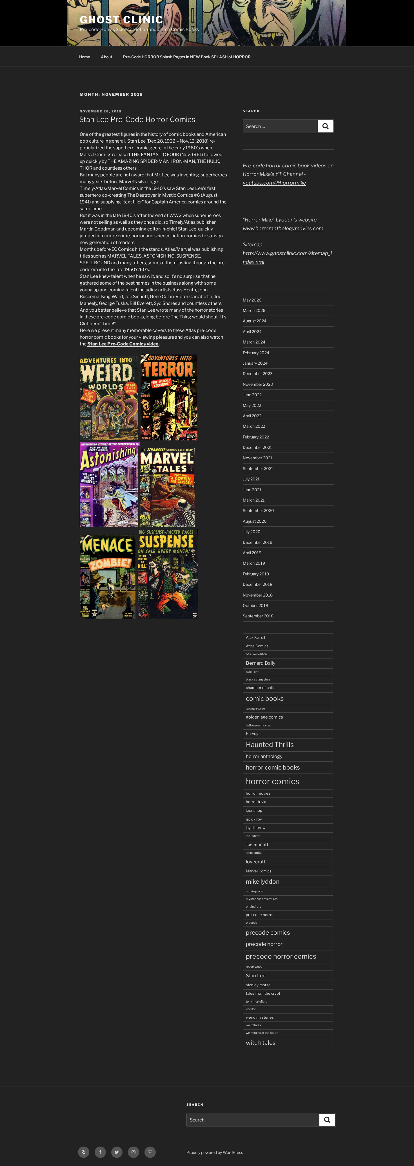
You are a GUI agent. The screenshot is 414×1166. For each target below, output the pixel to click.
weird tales (253, 1025)
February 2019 (256, 573)
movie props (254, 891)
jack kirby (254, 819)
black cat (252, 672)
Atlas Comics (257, 646)
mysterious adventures (261, 899)
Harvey (252, 733)
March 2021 (254, 500)
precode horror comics (281, 956)
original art (253, 906)
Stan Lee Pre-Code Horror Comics (137, 119)
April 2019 (252, 552)
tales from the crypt (263, 993)
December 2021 (257, 447)
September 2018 (258, 615)
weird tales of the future (262, 1033)
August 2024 (254, 320)
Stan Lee (256, 975)
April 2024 (252, 331)
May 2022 (252, 405)
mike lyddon (262, 881)
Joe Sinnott (257, 844)
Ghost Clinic (122, 20)
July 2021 (251, 478)
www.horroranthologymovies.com (283, 228)
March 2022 (254, 426)
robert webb (254, 966)
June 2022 (252, 394)
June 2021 (252, 489)
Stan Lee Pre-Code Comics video (123, 344)
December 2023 (258, 373)
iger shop (254, 810)
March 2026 (254, 310)
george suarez (255, 708)
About (106, 56)
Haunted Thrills (270, 745)
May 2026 (252, 300)
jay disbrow (255, 827)
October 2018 (255, 605)
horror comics (273, 781)
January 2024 (255, 363)
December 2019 (257, 542)
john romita (254, 853)
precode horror (264, 944)
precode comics (268, 932)
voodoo (251, 1009)
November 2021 (257, 457)
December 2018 (257, 584)
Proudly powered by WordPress (214, 1152)
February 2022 (256, 437)
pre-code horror (260, 914)
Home (84, 56)
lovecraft (255, 861)
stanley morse (258, 985)
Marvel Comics (258, 871)
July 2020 (252, 531)
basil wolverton (256, 654)
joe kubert (253, 836)
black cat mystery (258, 679)
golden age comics (264, 717)
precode (251, 923)
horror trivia (256, 801)
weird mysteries (260, 1017)
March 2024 (254, 342)
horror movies (258, 793)
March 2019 (254, 563)
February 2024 (256, 352)
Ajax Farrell (255, 637)
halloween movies (258, 725)
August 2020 (255, 521)
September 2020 (258, 510)
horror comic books (273, 767)
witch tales (261, 1042)
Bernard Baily (260, 663)
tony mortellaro (256, 1001)
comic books (265, 698)
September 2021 (258, 468)
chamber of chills (260, 687)
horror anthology (264, 756)
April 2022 (252, 415)
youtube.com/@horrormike (274, 183)
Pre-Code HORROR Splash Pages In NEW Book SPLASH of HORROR (187, 56)
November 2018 (258, 595)
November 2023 (258, 384)
